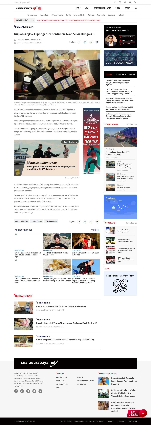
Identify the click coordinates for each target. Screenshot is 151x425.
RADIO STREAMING (127, 36)
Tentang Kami (32, 15)
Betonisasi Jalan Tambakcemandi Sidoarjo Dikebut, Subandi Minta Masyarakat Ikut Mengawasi (118, 116)
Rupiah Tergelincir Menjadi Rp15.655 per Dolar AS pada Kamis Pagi (65, 339)
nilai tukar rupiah (21, 221)
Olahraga (91, 15)
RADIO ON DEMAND (127, 40)
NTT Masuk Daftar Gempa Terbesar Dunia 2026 (125, 260)
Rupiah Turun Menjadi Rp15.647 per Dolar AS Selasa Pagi (61, 306)
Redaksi (121, 15)
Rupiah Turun (37, 221)
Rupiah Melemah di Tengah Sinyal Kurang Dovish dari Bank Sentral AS (66, 323)
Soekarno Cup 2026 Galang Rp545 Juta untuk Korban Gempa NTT (59, 20)
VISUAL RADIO (126, 44)
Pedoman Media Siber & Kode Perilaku (89, 421)
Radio (127, 8)
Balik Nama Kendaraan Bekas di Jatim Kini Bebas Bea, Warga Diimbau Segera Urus (123, 393)
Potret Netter (62, 384)
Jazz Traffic (101, 15)
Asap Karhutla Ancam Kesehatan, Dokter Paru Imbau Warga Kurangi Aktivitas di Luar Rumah (119, 100)
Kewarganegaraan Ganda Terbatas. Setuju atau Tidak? (126, 250)
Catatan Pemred (57, 15)
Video (118, 8)
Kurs (58, 387)
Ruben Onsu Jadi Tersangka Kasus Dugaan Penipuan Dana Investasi (124, 381)
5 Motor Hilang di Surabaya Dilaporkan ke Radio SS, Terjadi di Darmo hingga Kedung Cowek (119, 91)
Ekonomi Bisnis (79, 15)
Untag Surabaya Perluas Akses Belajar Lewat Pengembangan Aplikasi (118, 82)
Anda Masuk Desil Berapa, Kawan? (124, 231)
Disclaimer (121, 421)
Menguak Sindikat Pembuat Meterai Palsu (126, 240)
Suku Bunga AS (50, 221)
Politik (68, 15)
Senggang (111, 15)
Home (78, 8)
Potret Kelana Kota (102, 8)
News (87, 8)
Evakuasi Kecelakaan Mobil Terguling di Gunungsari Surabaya (124, 166)
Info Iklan (133, 421)
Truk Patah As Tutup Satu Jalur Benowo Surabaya (125, 177)
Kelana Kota (44, 15)
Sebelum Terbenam (123, 187)
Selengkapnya (131, 124)
